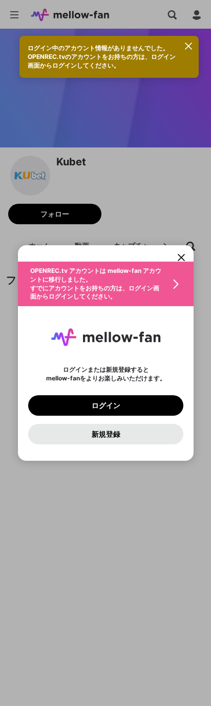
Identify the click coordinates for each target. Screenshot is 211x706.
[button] (106, 284)
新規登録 (105, 434)
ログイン (105, 405)
